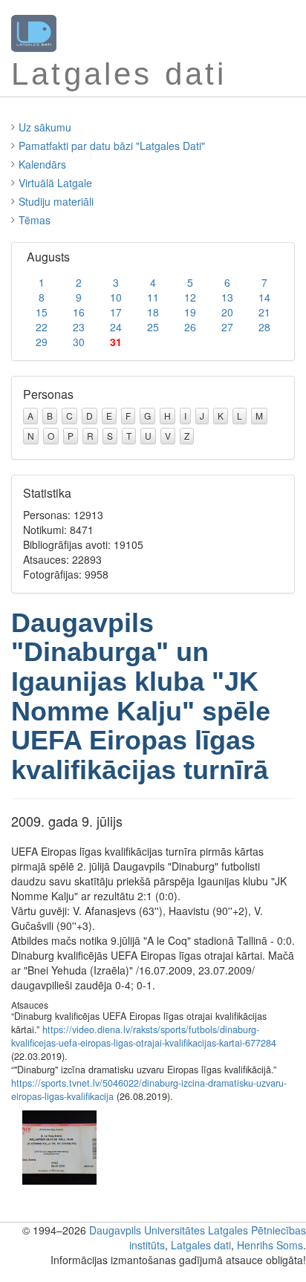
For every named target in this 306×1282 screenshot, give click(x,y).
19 (190, 312)
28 (264, 326)
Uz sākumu (45, 127)
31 (116, 341)
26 (190, 326)
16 (79, 312)
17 (116, 312)
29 (42, 341)
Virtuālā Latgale (55, 182)
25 (153, 326)
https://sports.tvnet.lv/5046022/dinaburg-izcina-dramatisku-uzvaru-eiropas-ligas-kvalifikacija (149, 1089)
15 (42, 312)
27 (227, 326)
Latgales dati (201, 1244)
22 (42, 326)
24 (116, 326)
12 (190, 297)
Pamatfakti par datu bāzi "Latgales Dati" (112, 145)
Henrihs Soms (270, 1244)
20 (227, 312)
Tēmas (35, 219)
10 (116, 297)
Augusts (48, 256)
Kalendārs (42, 164)
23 (79, 326)
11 (153, 297)
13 (227, 297)
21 (264, 312)
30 (79, 341)
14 (264, 297)
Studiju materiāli (56, 201)
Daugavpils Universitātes (147, 1230)
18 (153, 312)
